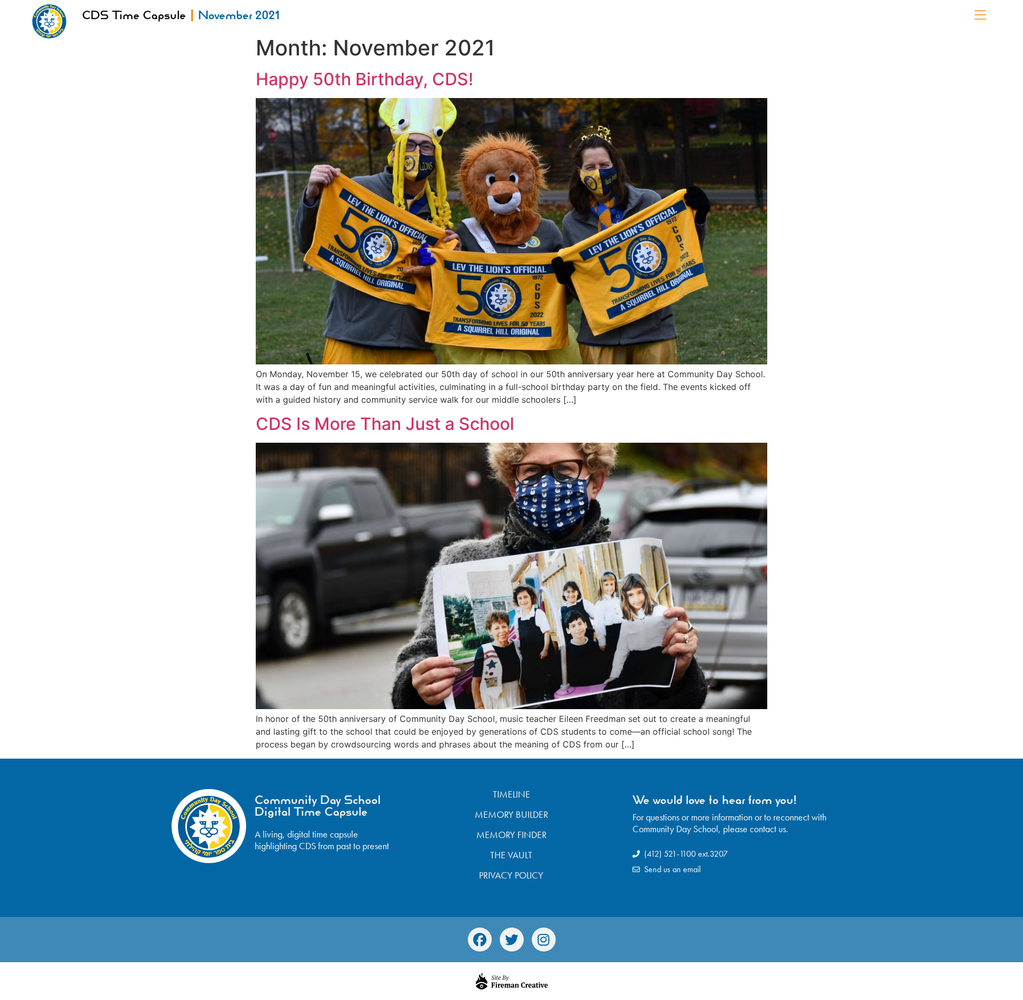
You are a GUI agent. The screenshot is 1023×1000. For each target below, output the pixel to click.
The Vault (511, 855)
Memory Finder (511, 835)
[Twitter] (512, 940)
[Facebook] (480, 940)
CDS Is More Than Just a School (385, 423)
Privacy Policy (511, 875)
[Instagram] (544, 940)
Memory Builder (511, 814)
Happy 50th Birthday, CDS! (364, 79)
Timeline (511, 794)
